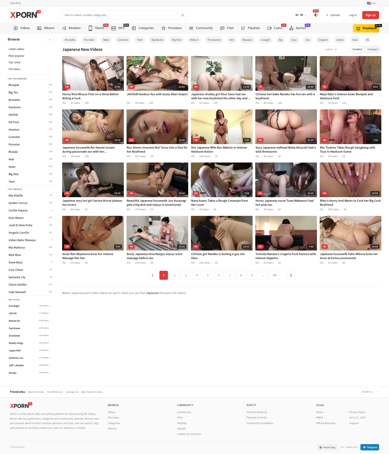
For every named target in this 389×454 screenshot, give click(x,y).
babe (106, 40)
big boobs (157, 40)
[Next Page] (291, 275)
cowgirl (265, 40)
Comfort (357, 49)
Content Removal (257, 412)
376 (275, 275)
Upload (181, 429)
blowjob (247, 40)
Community (184, 412)
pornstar (89, 40)
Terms (319, 412)
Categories (114, 423)
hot (231, 40)
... (263, 275)
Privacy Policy (357, 412)
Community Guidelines (260, 423)
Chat (180, 418)
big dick (176, 40)
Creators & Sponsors (189, 434)
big (280, 40)
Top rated (14, 62)
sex (307, 40)
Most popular (17, 56)
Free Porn (15, 3)
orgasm (323, 40)
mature (194, 40)
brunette (70, 40)
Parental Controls (257, 418)
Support (354, 423)
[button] (379, 40)
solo (355, 40)
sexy (294, 40)
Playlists (182, 423)
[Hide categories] (50, 39)
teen (140, 40)
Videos (111, 412)
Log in (353, 15)
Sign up (371, 15)
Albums (112, 429)
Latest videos (16, 49)
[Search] (182, 15)
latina (340, 40)
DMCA (319, 418)
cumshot (123, 40)
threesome (214, 40)
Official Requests (325, 423)
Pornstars (14, 69)
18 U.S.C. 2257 (357, 418)
